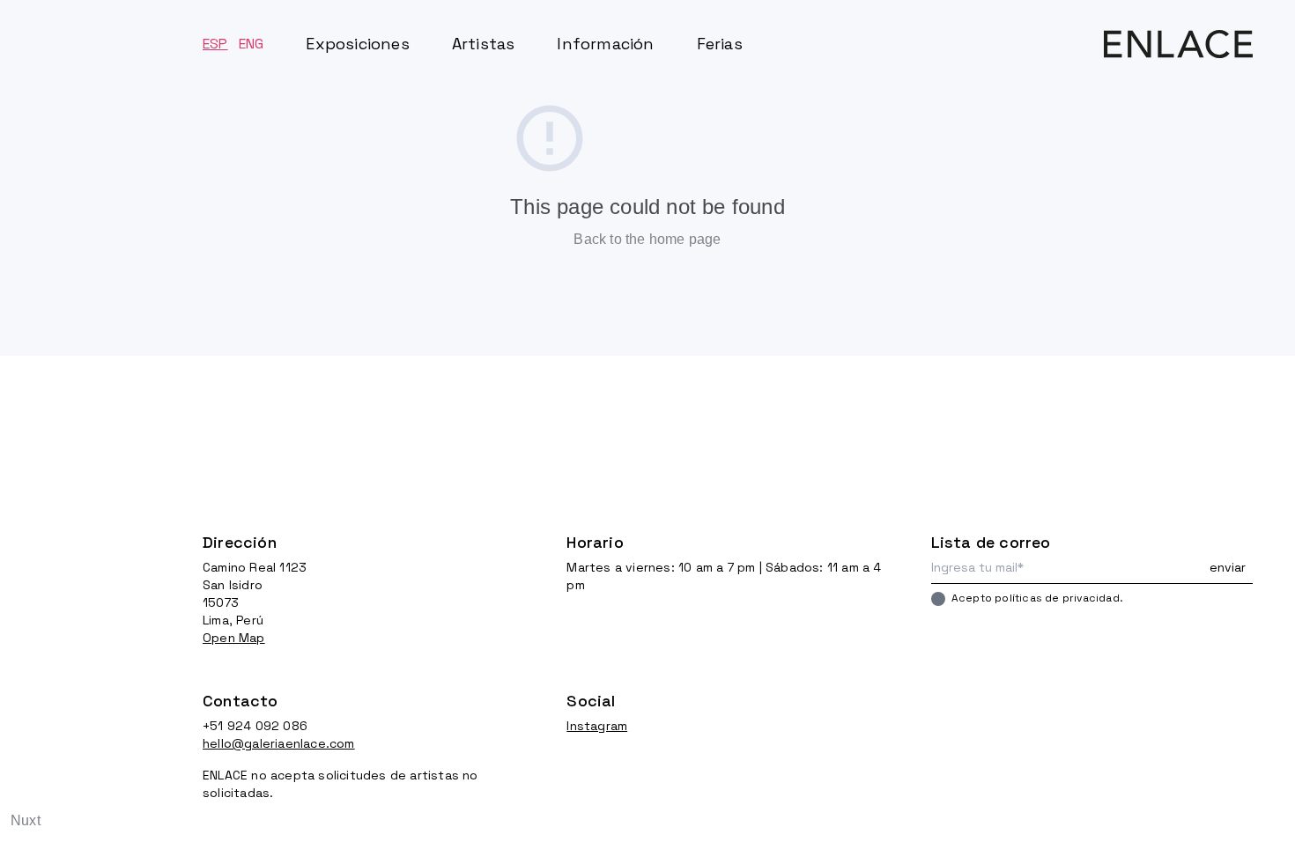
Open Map (234, 638)
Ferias (720, 43)
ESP (215, 43)
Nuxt (26, 820)
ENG (251, 43)
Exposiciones (357, 43)
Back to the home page (647, 239)
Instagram (596, 726)
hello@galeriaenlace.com (279, 743)
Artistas (483, 43)
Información (605, 43)
